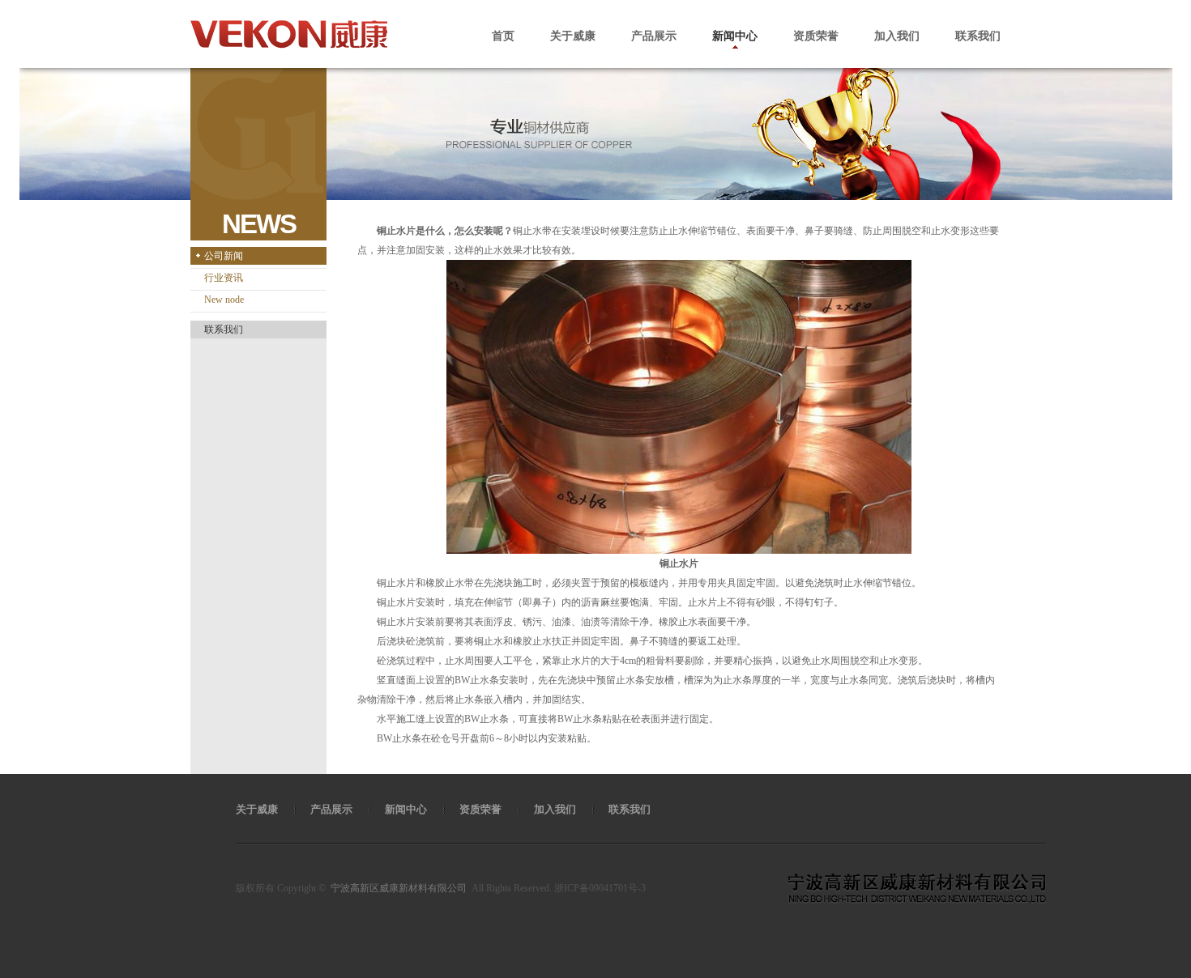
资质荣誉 (816, 36)
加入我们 (897, 36)
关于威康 (573, 36)
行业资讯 (223, 277)
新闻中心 (735, 36)
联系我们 (978, 36)
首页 (503, 36)
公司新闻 (223, 256)
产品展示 (654, 36)
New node (224, 299)
